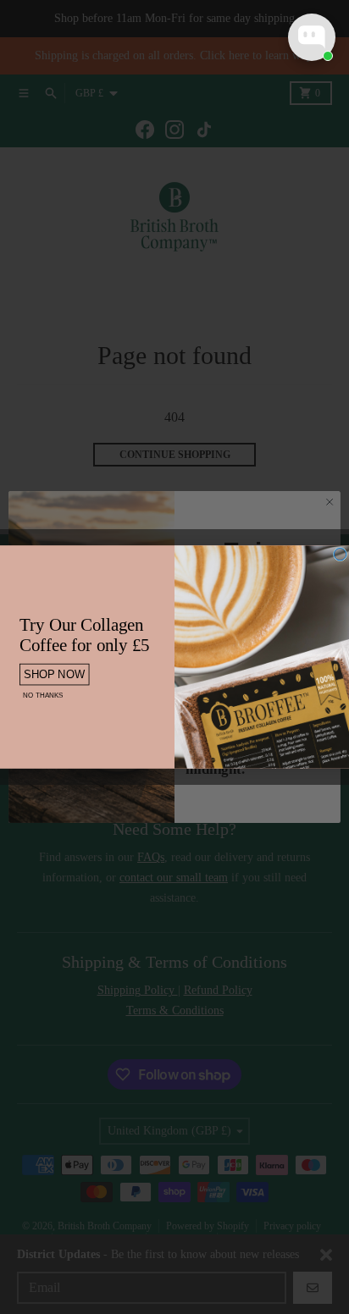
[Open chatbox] (311, 37)
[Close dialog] (340, 554)
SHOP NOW (55, 674)
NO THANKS (43, 694)
